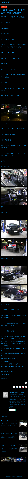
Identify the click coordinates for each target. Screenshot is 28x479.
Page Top (14, 470)
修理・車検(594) (4, 378)
